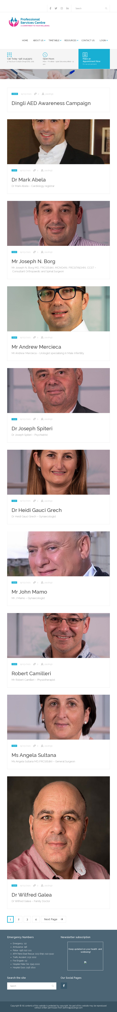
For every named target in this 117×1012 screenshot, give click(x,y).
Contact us (88, 40)
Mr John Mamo (29, 592)
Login (103, 40)
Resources (70, 40)
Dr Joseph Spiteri (32, 428)
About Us (38, 40)
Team (14, 170)
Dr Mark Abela (29, 180)
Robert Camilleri (31, 673)
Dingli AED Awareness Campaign (51, 103)
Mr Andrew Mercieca (36, 347)
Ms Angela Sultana (34, 755)
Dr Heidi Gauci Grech (37, 510)
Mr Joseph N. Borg (33, 261)
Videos (14, 94)
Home (25, 40)
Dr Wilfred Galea (32, 895)
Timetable (54, 40)
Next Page (50, 919)
